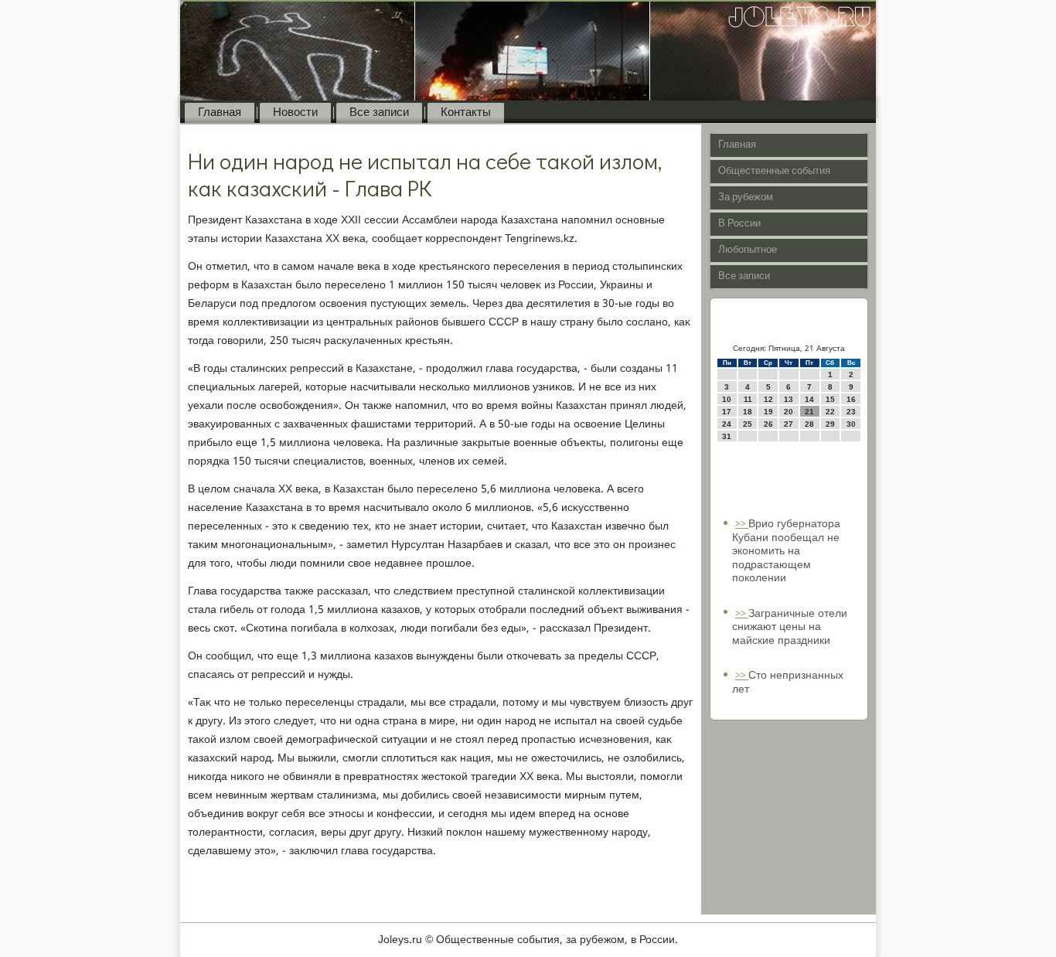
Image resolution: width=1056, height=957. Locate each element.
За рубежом (745, 197)
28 (809, 424)
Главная (219, 113)
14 (809, 399)
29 (830, 424)
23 (851, 411)
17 (726, 411)
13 (788, 399)
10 (726, 399)
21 (809, 411)
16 (851, 399)
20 (788, 411)
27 (788, 424)
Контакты (466, 113)
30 (851, 424)
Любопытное (747, 250)
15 (830, 399)
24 (726, 424)
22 (830, 411)
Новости (295, 113)
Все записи (379, 113)
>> (741, 524)
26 (768, 424)
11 (748, 399)
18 (747, 411)
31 (726, 436)
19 (768, 411)
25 (747, 424)
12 (768, 399)
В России (739, 224)
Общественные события (774, 171)
